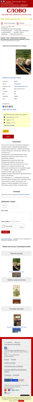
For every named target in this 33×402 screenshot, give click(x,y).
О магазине (8, 1)
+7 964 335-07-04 (23, 6)
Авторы (4, 34)
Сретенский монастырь (20, 86)
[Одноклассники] (6, 107)
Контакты (24, 1)
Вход (5, 23)
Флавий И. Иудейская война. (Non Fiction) (16, 327)
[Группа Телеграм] (4, 1)
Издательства (16, 34)
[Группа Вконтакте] (1, 1)
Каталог (6, 359)
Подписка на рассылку (11, 29)
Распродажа (6, 30)
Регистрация (11, 23)
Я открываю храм (16, 298)
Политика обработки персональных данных (15, 370)
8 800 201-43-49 (24, 4)
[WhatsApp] (12, 107)
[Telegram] (8, 107)
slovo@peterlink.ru (8, 356)
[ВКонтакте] (3, 107)
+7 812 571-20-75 (15, 6)
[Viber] (10, 107)
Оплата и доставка (16, 1)
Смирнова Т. (17, 84)
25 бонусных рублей (23, 194)
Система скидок (22, 30)
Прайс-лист (19, 32)
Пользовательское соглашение (13, 366)
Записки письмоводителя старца (16, 271)
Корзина (22, 23)
